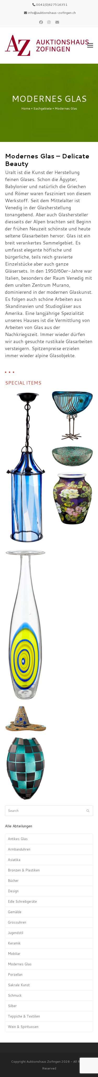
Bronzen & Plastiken (24, 870)
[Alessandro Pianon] (72, 415)
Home (25, 108)
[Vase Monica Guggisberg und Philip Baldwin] (26, 768)
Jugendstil (15, 932)
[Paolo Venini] (72, 456)
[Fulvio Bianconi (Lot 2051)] (26, 467)
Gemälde (14, 912)
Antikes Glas (18, 838)
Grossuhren (17, 922)
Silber (12, 1005)
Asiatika (14, 859)
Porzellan (15, 974)
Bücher (13, 880)
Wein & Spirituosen (23, 1026)
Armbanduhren (19, 849)
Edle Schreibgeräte (22, 901)
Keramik (14, 943)
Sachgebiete (42, 108)
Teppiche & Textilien (24, 1016)
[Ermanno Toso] (26, 624)
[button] (90, 45)
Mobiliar (14, 953)
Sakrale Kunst (19, 985)
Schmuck (15, 995)
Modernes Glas (20, 964)
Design (13, 891)
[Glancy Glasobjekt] (26, 718)
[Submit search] (88, 810)
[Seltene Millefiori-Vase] (72, 498)
